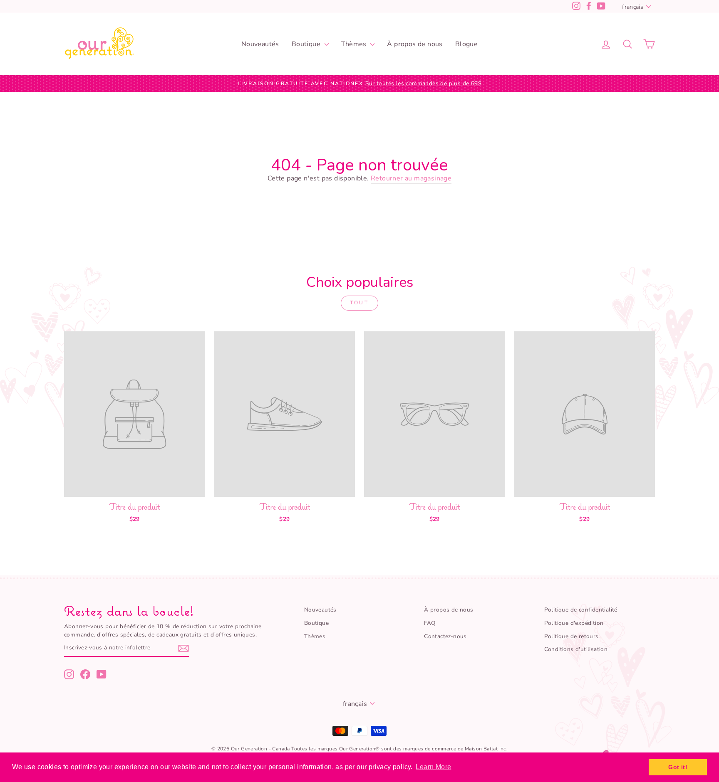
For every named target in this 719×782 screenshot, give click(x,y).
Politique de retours (571, 636)
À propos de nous (414, 44)
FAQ (429, 623)
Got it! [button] (677, 767)
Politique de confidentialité (580, 610)
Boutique (307, 44)
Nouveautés (260, 44)
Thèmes (355, 44)
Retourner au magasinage (411, 178)
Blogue (466, 44)
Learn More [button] (433, 766)
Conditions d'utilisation (576, 649)
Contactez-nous (445, 636)
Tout (359, 302)
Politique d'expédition (574, 623)
